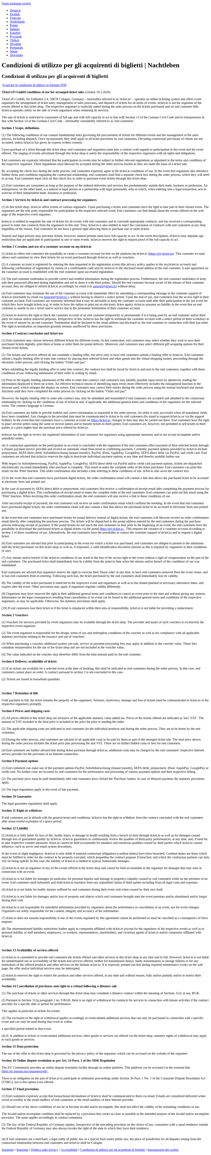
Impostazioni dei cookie (163, 1149)
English (15, 14)
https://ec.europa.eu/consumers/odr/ (25, 1071)
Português (16, 47)
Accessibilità (69, 1149)
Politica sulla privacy (44, 1149)
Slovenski (16, 55)
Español (15, 32)
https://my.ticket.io (161, 253)
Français (15, 18)
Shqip (14, 51)
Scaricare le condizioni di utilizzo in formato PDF (34, 85)
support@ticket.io (104, 286)
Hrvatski (15, 44)
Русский (16, 36)
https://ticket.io (100, 420)
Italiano (15, 29)
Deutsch (15, 10)
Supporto (8, 1149)
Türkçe (14, 40)
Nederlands (17, 21)
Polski (14, 25)
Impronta (22, 1149)
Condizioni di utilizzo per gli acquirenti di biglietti (112, 1149)
